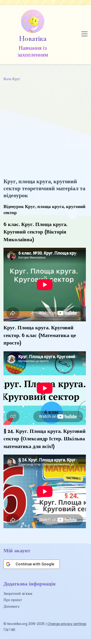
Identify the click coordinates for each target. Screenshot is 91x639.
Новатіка (32, 38)
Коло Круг (12, 79)
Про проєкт (13, 600)
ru (6, 629)
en (13, 629)
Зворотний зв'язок (18, 593)
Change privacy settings (66, 624)
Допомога (11, 606)
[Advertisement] (45, 130)
